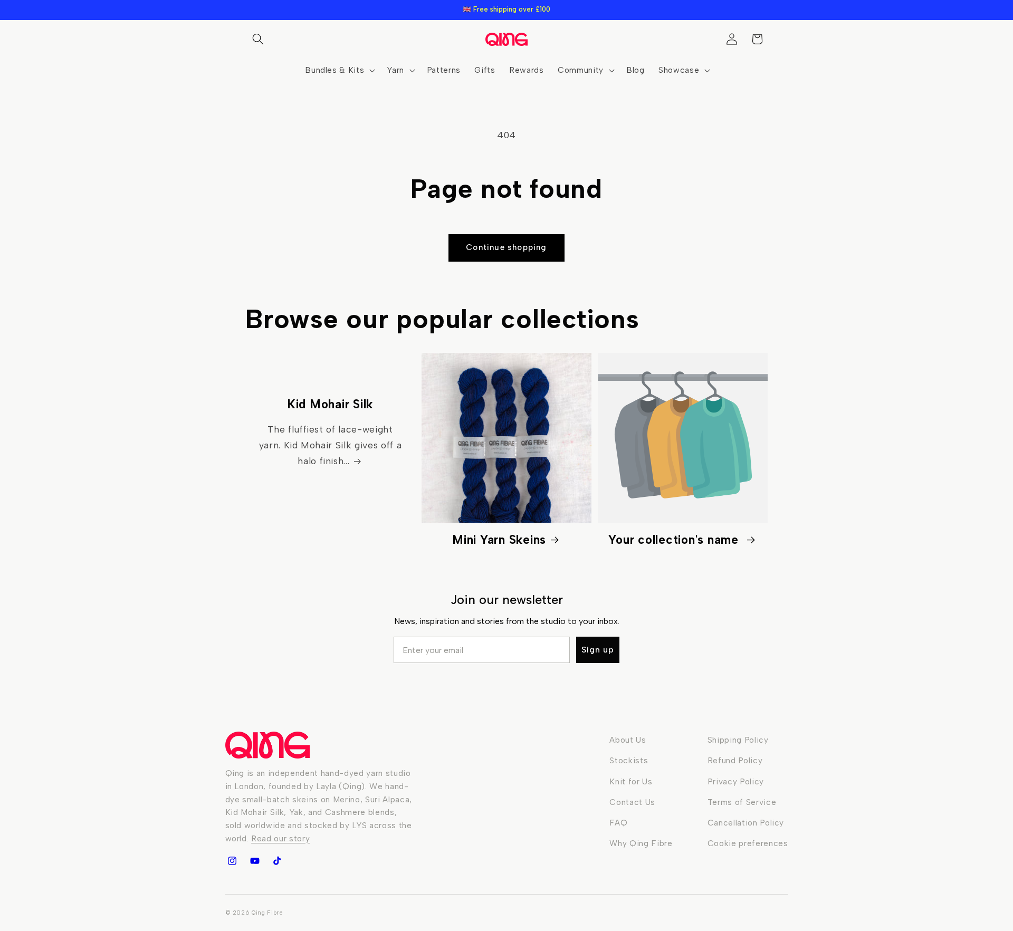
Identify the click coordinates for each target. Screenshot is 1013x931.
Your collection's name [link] (675, 540)
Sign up (597, 650)
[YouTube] (254, 861)
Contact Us (632, 802)
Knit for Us (630, 781)
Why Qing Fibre (640, 843)
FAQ (618, 823)
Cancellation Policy (746, 823)
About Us (627, 740)
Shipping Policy (738, 740)
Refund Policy (735, 760)
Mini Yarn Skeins (499, 540)
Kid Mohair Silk (330, 404)
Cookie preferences (748, 843)
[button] (258, 39)
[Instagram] (232, 861)
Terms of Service (742, 802)
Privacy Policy (736, 781)
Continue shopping (506, 247)
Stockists (628, 760)
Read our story (280, 838)
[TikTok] (277, 861)
